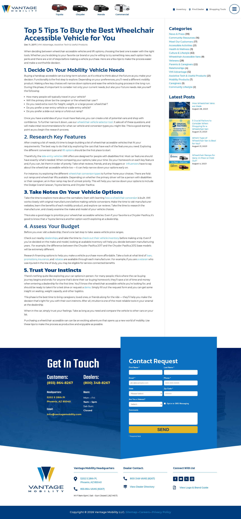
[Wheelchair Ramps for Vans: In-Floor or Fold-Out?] (179, 169)
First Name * (134, 367)
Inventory (181, 9)
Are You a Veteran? (137, 399)
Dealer (198, 9)
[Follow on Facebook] (175, 479)
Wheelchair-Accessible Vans (185, 56)
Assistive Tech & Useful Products (71, 44)
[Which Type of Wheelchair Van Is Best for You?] (179, 152)
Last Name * (169, 367)
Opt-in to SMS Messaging (178, 403)
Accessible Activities (180, 45)
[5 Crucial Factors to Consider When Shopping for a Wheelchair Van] (179, 135)
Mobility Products (179, 79)
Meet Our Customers (181, 41)
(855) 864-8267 (60, 383)
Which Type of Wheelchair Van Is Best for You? (204, 141)
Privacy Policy (161, 512)
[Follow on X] (186, 479)
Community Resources (182, 37)
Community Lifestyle (180, 87)
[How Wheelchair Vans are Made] (179, 118)
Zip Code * (168, 389)
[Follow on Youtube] (181, 479)
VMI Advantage (45, 44)
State (131, 389)
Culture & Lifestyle (179, 53)
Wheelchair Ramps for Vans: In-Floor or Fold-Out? (203, 158)
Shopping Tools (217, 9)
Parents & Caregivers (181, 64)
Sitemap (131, 512)
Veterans (174, 60)
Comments (133, 410)
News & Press (177, 34)
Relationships (177, 68)
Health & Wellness (179, 49)
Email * (132, 378)
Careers (144, 512)
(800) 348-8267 (96, 383)
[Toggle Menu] (234, 9)
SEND (163, 429)
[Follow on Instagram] (192, 479)
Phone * (167, 378)
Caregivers (175, 83)
